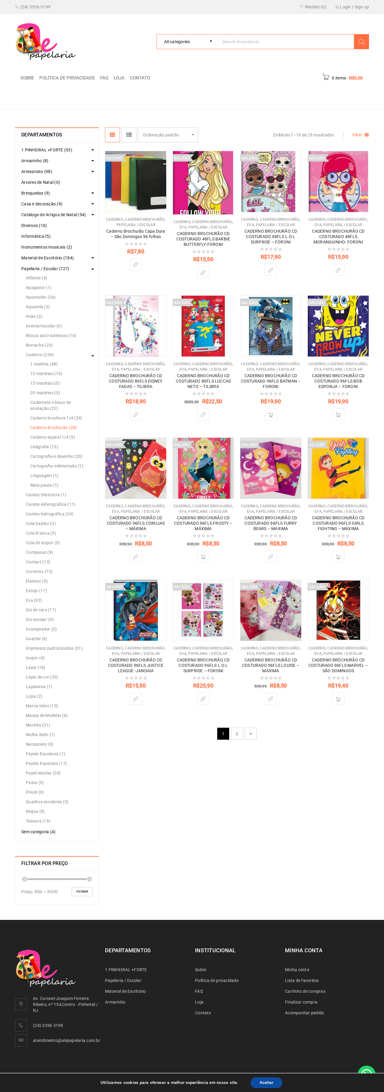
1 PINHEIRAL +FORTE (126, 969)
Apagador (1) (39, 287)
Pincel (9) (35, 792)
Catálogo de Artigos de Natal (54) (53, 214)
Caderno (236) (40, 354)
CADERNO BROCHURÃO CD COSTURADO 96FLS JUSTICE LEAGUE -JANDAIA (136, 665)
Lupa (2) (34, 696)
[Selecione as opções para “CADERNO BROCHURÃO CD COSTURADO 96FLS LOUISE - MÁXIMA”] (271, 699)
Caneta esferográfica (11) (51, 504)
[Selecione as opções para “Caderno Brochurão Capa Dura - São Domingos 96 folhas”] (136, 264)
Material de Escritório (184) (47, 257)
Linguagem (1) (44, 475)
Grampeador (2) (41, 629)
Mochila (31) (38, 725)
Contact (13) (38, 561)
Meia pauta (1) (44, 485)
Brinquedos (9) (35, 193)
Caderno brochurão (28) (53, 427)
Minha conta (297, 969)
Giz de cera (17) (41, 609)
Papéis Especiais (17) (46, 763)
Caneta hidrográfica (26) (50, 514)
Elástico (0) (37, 581)
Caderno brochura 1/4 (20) (56, 418)
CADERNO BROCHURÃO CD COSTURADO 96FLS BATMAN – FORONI (271, 381)
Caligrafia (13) (44, 446)
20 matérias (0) (45, 392)
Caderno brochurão (144, 219)
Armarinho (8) (34, 160)
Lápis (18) (36, 667)
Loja (119, 78)
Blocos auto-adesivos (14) (51, 335)
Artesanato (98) (36, 171)
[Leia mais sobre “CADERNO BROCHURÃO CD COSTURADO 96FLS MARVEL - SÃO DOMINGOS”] (338, 699)
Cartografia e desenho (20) (56, 456)
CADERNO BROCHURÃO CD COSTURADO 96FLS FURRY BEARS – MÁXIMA (270, 523)
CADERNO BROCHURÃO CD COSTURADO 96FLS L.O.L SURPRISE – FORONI (203, 665)
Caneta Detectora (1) (46, 494)
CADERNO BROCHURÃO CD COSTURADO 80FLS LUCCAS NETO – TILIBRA (203, 381)
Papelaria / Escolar (263, 97)
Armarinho (115, 1002)
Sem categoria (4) (38, 831)
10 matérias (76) (46, 373)
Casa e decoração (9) (41, 203)
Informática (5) (36, 236)
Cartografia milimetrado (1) (56, 466)
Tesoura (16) (38, 821)
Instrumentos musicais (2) (46, 247)
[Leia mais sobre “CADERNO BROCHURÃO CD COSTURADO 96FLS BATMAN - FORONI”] (271, 414)
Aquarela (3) (38, 306)
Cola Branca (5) (41, 533)
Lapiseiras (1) (39, 686)
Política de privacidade (67, 78)
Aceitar (266, 1082)
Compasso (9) (39, 552)
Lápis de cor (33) (42, 677)
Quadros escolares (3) (47, 801)
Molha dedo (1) (40, 734)
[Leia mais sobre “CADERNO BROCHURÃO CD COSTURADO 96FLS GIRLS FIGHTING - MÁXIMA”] (338, 556)
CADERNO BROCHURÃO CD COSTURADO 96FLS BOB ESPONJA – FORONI (338, 381)
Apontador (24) (41, 297)
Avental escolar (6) (44, 326)
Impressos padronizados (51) (54, 648)
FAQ (104, 78)
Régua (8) (35, 811)
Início (225, 97)
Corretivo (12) (39, 571)
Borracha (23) (39, 345)
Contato (140, 78)
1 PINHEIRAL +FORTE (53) (46, 150)
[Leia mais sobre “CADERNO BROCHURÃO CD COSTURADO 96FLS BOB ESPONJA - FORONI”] (338, 414)
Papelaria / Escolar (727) (45, 268)
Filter (357, 135)
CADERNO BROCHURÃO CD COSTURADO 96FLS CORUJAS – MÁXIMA (136, 523)
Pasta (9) (35, 782)
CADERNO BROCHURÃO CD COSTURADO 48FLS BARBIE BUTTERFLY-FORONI (203, 239)
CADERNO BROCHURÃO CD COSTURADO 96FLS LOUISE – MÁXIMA (270, 665)
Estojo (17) (36, 590)
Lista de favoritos (302, 980)
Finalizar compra (301, 1002)
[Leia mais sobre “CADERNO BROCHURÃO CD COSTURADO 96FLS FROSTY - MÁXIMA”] (203, 556)
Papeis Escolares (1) (45, 753)
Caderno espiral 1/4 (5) (52, 437)
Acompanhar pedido (304, 1012)
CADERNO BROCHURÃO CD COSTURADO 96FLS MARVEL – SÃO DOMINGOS (338, 665)
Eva (183, 227)
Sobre (27, 78)
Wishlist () (315, 6)
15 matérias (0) (45, 383)
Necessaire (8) (40, 744)
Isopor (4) (35, 657)
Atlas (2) (34, 316)
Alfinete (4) (36, 278)
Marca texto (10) (42, 705)
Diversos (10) (34, 225)
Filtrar (82, 891)
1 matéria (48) (44, 364)
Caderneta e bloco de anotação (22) (50, 405)
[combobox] (186, 41)
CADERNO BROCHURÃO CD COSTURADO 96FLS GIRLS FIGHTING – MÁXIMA (338, 523)
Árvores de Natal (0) (40, 182)
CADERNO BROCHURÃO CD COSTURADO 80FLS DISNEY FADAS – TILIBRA (135, 381)
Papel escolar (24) (43, 773)
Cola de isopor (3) (43, 542)
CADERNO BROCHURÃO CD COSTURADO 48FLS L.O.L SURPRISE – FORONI (270, 236)
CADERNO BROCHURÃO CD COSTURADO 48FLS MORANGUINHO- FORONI (338, 236)
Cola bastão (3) (41, 523)
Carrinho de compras (305, 991)
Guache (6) (36, 638)
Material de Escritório (125, 991)
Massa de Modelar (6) (47, 715)
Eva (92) (34, 600)
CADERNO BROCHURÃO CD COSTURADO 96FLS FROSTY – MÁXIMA (203, 523)
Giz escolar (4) (40, 619)
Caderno (303, 97)
